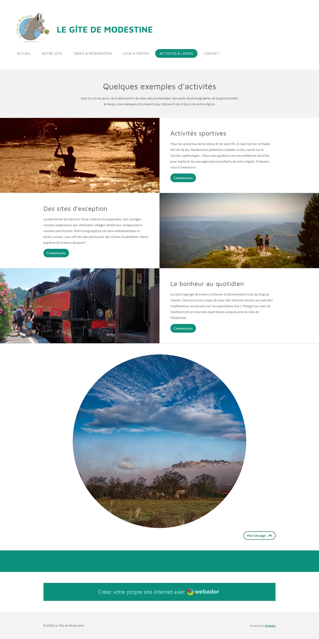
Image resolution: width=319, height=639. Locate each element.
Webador (270, 625)
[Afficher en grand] (159, 441)
